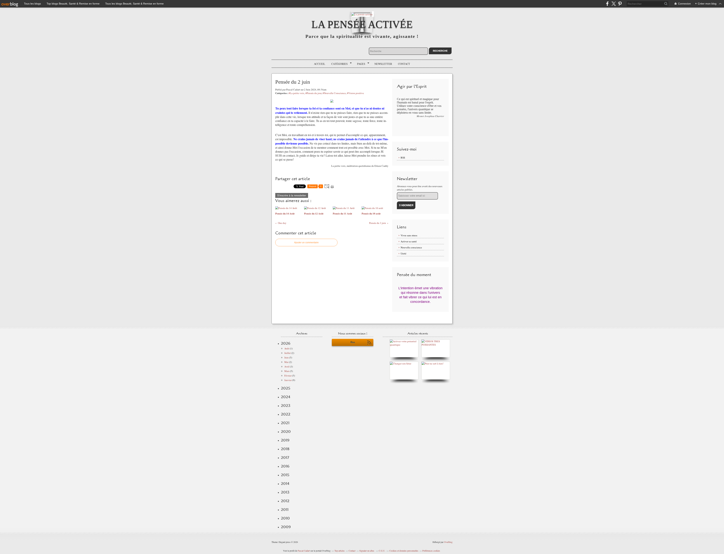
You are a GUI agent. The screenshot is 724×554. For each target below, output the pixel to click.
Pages (359, 64)
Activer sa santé (409, 241)
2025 (285, 388)
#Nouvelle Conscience (334, 93)
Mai (286, 362)
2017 (285, 457)
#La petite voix (296, 93)
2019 (285, 440)
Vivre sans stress (409, 235)
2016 (285, 466)
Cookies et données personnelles (403, 550)
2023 (285, 405)
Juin (286, 357)
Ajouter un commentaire (306, 242)
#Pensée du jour (313, 93)
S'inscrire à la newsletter (291, 195)
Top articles (339, 550)
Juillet (287, 353)
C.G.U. (382, 550)
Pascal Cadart (304, 550)
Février (287, 375)
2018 (285, 449)
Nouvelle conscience (411, 247)
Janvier (288, 380)
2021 (285, 423)
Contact (404, 64)
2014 (285, 483)
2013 (285, 492)
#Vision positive (355, 93)
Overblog (448, 541)
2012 (285, 501)
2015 (285, 475)
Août (286, 348)
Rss (352, 342)
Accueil (319, 64)
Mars (286, 371)
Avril (286, 366)
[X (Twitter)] (613, 4)
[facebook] (607, 4)
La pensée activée (362, 24)
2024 (285, 397)
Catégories (338, 64)
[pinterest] (619, 4)
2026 (285, 343)
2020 (286, 431)
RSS (403, 157)
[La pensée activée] (362, 14)
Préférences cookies (431, 550)
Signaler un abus (367, 550)
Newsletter (383, 64)
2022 (285, 414)
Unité (403, 253)
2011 (284, 509)
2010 (285, 518)
